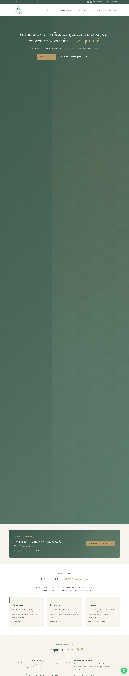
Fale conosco (111, 10)
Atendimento (79, 10)
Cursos (69, 10)
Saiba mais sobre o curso (100, 543)
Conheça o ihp (59, 10)
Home (48, 10)
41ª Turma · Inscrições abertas (75, 57)
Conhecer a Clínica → (97, 622)
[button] (124, 671)
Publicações (99, 10)
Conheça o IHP (46, 57)
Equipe (89, 10)
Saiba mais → (17, 622)
